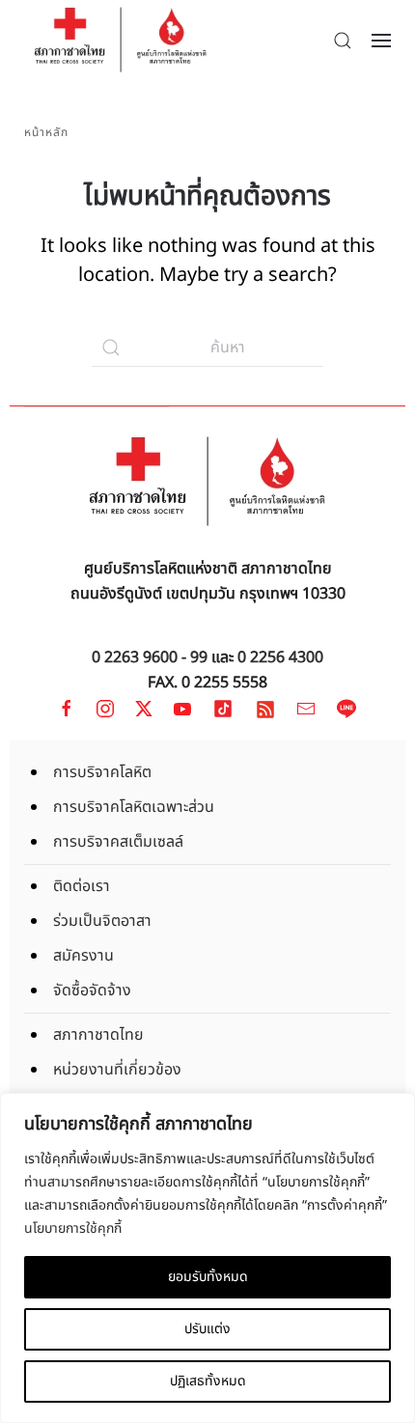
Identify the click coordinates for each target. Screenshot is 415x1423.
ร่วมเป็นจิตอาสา (102, 921)
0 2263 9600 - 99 (150, 657)
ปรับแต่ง (207, 1329)
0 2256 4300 (280, 657)
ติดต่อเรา (81, 886)
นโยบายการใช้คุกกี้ (73, 1228)
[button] (342, 40)
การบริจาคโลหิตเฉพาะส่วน (133, 807)
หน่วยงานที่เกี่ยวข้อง (117, 1069)
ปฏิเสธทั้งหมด (208, 1381)
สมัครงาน (83, 955)
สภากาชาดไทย (98, 1034)
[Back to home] (120, 40)
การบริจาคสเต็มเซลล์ (118, 841)
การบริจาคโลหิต (102, 772)
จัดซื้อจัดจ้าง (92, 990)
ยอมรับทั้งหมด (208, 1277)
